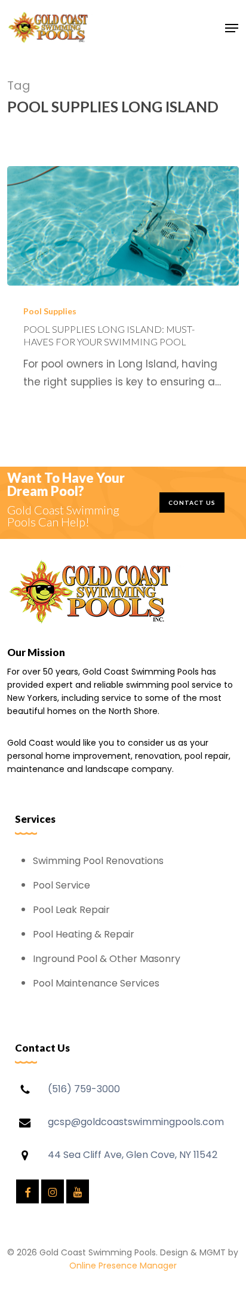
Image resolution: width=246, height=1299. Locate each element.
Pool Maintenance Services (96, 983)
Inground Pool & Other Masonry (106, 959)
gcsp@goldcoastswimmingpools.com (136, 1122)
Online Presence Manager (123, 1266)
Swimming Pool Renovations (98, 861)
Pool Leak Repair (71, 910)
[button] (231, 28)
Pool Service (61, 885)
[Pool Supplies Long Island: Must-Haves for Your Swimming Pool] (122, 226)
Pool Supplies (49, 311)
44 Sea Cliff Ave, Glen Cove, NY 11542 (132, 1155)
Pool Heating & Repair (83, 934)
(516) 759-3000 (84, 1089)
